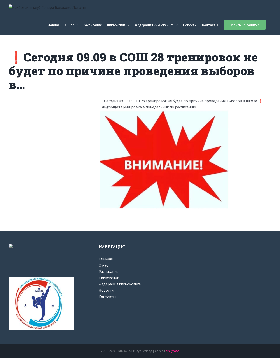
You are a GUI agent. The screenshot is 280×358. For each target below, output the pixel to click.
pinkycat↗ (172, 351)
